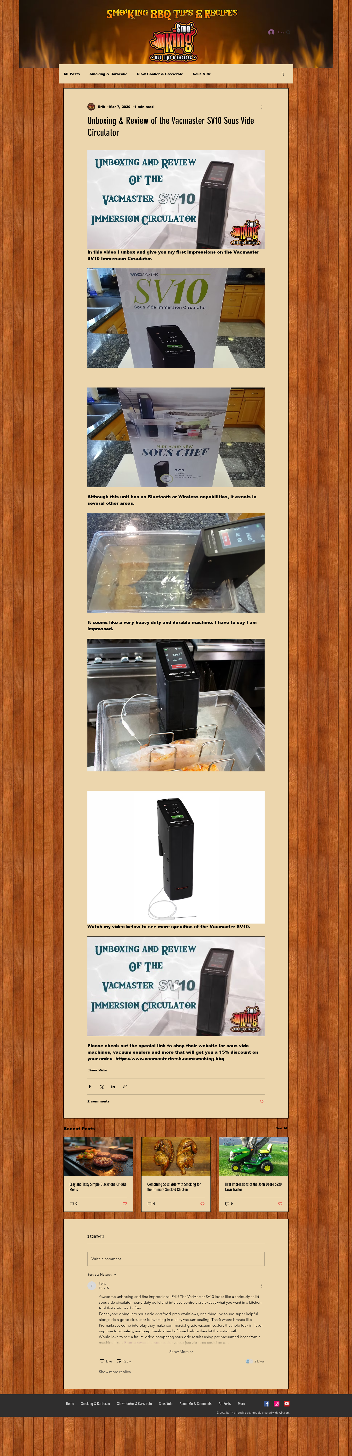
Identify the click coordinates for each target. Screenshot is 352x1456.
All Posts (71, 74)
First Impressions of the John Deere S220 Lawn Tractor (253, 1187)
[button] (282, 74)
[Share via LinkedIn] (113, 1086)
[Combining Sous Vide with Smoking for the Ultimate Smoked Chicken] (176, 1156)
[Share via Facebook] (89, 1086)
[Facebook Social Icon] (266, 1403)
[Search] (288, 32)
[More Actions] (262, 1286)
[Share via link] (125, 1086)
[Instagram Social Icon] (276, 1403)
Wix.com (284, 1412)
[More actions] (262, 107)
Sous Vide (202, 74)
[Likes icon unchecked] (102, 1361)
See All (282, 1128)
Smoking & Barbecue (108, 74)
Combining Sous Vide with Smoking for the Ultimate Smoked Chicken (174, 1187)
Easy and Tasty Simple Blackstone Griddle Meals (97, 1187)
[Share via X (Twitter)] (101, 1086)
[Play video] (176, 986)
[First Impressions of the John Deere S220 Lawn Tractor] (253, 1156)
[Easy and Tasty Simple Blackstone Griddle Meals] (98, 1156)
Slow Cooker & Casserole (160, 74)
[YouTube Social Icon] (287, 1403)
